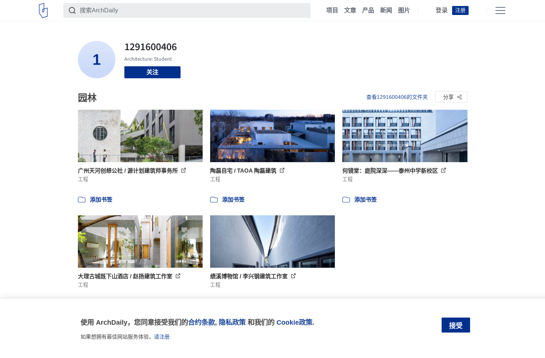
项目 (332, 10)
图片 (404, 10)
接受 (456, 326)
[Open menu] (500, 10)
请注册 (162, 337)
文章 (350, 10)
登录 (442, 10)
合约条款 (201, 322)
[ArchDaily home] (43, 10)
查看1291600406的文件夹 (397, 97)
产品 (368, 10)
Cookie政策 (294, 322)
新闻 (386, 10)
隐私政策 (232, 322)
